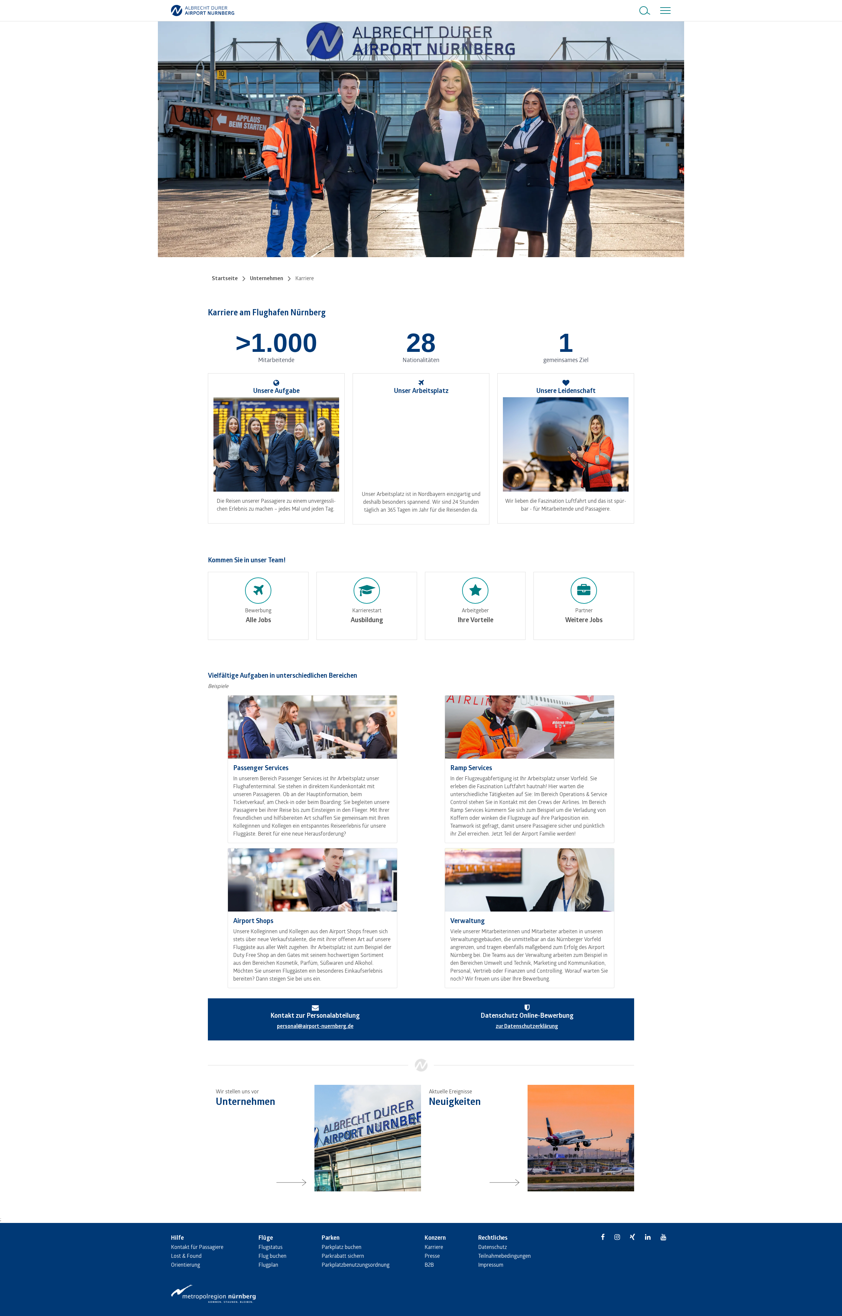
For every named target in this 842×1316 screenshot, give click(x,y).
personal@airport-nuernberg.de (315, 1026)
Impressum (490, 1264)
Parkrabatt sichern (343, 1255)
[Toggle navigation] (664, 10)
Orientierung (185, 1264)
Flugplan (268, 1264)
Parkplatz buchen (341, 1246)
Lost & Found (186, 1255)
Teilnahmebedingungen (504, 1255)
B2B (429, 1264)
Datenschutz (492, 1246)
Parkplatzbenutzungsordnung (355, 1264)
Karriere (434, 1246)
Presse (432, 1255)
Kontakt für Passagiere (197, 1246)
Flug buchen (272, 1255)
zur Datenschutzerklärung (527, 1026)
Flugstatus (271, 1246)
